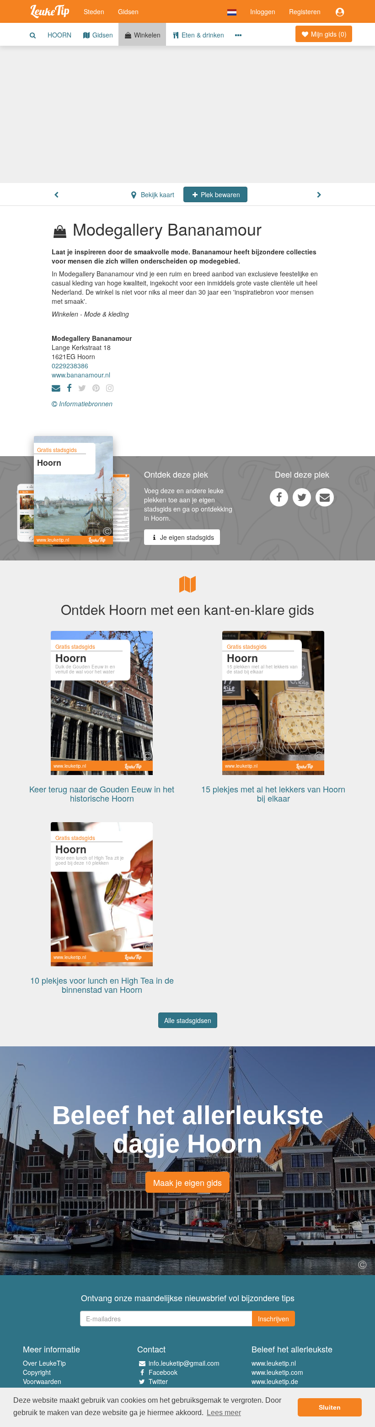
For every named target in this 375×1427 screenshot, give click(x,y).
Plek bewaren (219, 194)
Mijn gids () (328, 33)
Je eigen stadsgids (186, 537)
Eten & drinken (202, 34)
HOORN (59, 34)
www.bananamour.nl (81, 374)
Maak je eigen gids (187, 1182)
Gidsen (128, 11)
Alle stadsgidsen (187, 1020)
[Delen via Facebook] (279, 496)
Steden (94, 11)
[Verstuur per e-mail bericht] (325, 496)
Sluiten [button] (330, 1407)
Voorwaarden (42, 1381)
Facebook (163, 1372)
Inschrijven (273, 1318)
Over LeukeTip (44, 1363)
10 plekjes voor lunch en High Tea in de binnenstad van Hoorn (102, 984)
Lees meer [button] (224, 1412)
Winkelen (146, 34)
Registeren (305, 11)
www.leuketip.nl (274, 1363)
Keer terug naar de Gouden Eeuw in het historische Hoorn (101, 793)
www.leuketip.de (275, 1381)
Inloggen (262, 11)
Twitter (158, 1381)
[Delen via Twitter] (302, 496)
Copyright (37, 1372)
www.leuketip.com (277, 1372)
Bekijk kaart (156, 194)
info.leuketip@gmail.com (184, 1363)
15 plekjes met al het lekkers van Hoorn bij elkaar (273, 793)
